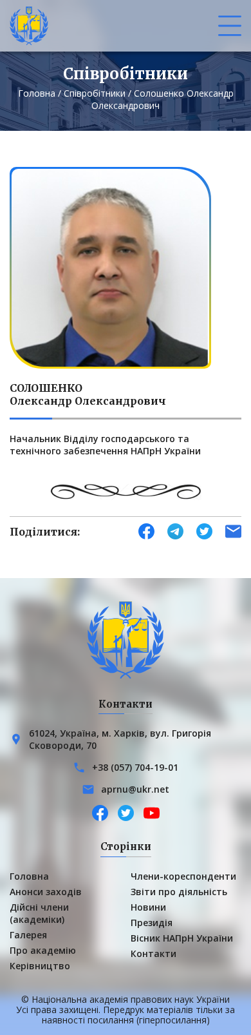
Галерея (28, 935)
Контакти (153, 953)
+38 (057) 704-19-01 (135, 767)
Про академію (43, 950)
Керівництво (40, 966)
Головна (36, 93)
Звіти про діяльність (179, 891)
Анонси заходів (46, 891)
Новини (148, 907)
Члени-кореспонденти (183, 876)
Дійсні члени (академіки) (39, 913)
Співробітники (95, 93)
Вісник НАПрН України (182, 938)
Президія (151, 922)
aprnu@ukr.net (135, 789)
